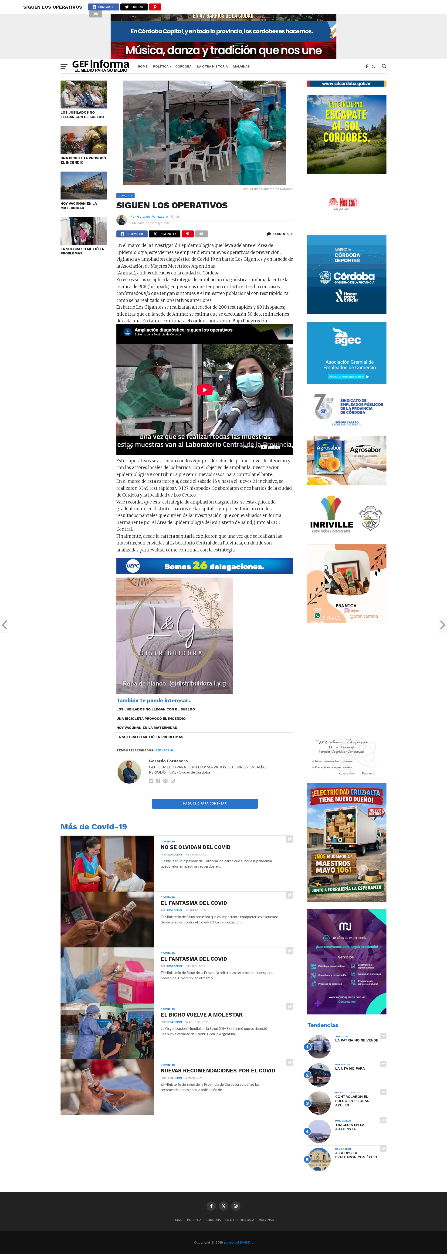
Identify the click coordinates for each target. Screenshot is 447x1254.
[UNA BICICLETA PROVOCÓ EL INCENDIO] (84, 152)
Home (143, 66)
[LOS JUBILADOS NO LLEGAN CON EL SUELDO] (84, 107)
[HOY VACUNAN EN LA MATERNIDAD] (84, 198)
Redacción (174, 854)
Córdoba (183, 66)
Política (161, 66)
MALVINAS (241, 66)
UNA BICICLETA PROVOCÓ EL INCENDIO (83, 160)
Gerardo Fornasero (152, 216)
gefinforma (164, 750)
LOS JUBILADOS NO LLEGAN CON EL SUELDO (82, 114)
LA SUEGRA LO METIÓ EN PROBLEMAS (83, 251)
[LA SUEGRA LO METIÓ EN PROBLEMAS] (84, 243)
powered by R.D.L (238, 1242)
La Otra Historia (212, 66)
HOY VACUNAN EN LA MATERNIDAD (79, 205)
